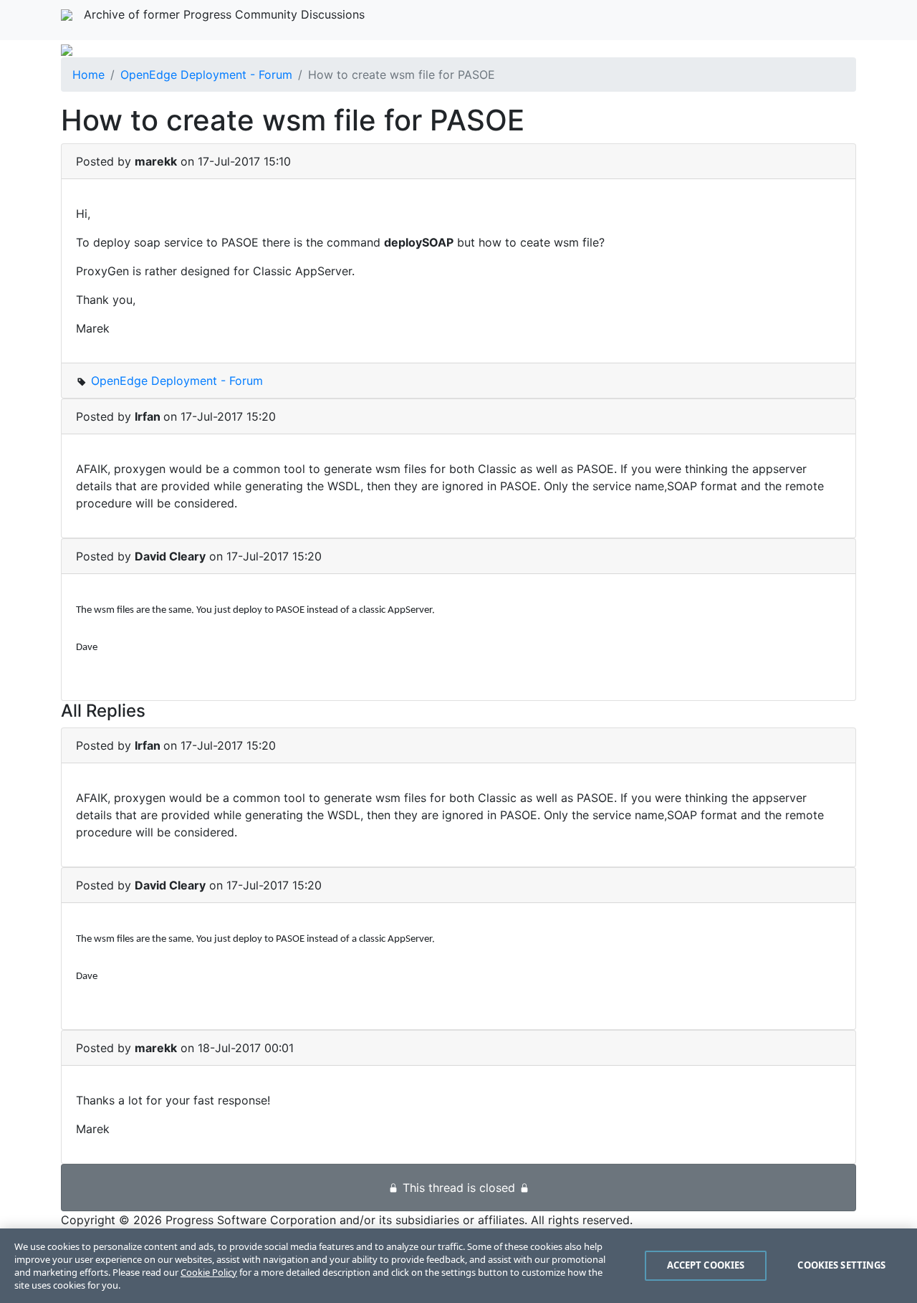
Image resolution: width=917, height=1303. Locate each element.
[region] (458, 1265)
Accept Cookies (706, 1265)
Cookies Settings (841, 1265)
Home (88, 74)
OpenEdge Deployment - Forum (206, 74)
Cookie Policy (209, 1272)
